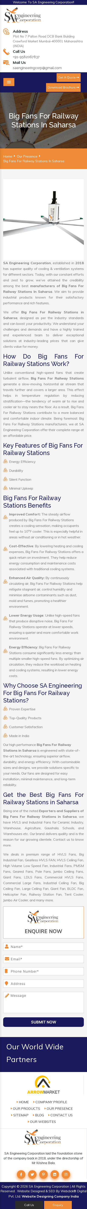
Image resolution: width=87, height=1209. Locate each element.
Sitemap (20, 1115)
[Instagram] (65, 1174)
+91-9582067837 (26, 57)
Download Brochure (62, 87)
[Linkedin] (54, 1174)
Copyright (9, 1186)
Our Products (26, 1108)
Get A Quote (67, 77)
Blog (39, 1115)
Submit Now (43, 1022)
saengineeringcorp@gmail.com (37, 68)
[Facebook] (21, 1174)
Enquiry (58, 1205)
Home (7, 156)
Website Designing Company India (50, 1196)
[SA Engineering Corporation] (23, 17)
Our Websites (42, 1122)
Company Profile (51, 1102)
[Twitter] (32, 1174)
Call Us (29, 1205)
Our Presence (27, 156)
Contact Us (61, 1115)
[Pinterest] (43, 1174)
